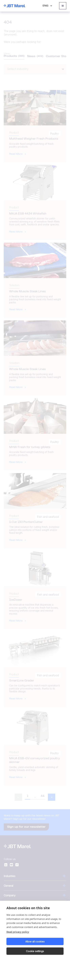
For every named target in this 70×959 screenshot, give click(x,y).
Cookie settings (35, 951)
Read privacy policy (17, 931)
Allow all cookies (35, 941)
